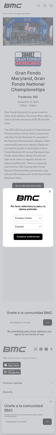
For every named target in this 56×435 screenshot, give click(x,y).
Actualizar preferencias (28, 236)
